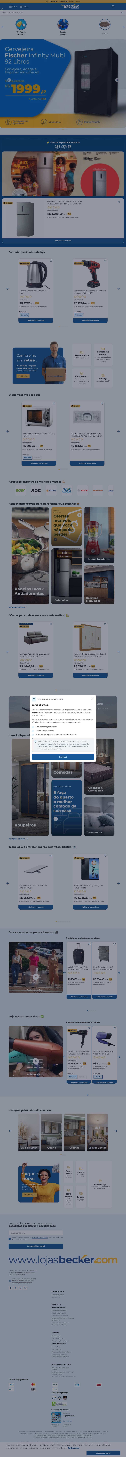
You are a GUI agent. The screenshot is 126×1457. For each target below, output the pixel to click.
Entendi (63, 757)
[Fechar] (92, 699)
